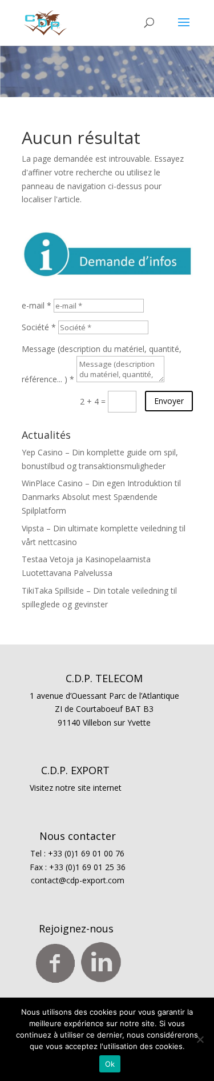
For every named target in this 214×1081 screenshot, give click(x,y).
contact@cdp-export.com (77, 880)
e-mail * (36, 305)
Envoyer (169, 400)
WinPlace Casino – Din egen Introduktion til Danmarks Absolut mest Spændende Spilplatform (101, 497)
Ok (110, 1063)
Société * (39, 327)
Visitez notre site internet (76, 787)
